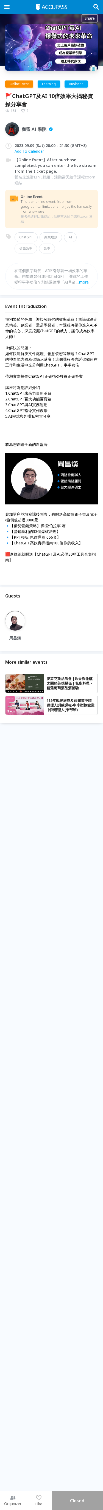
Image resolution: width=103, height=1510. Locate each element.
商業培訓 (50, 237)
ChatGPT (26, 237)
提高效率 (25, 248)
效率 (47, 248)
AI (70, 237)
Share (90, 18)
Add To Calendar (29, 151)
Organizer (12, 1503)
